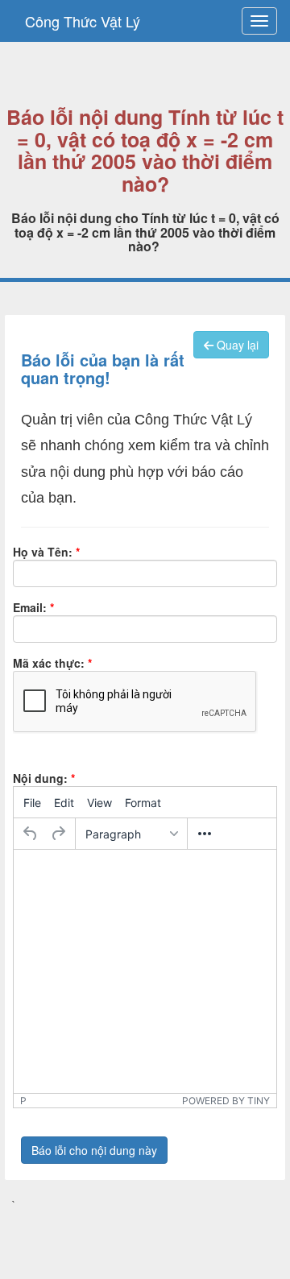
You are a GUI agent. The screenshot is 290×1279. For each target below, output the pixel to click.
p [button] (23, 1101)
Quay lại (236, 345)
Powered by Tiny (226, 1101)
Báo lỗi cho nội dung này (94, 1150)
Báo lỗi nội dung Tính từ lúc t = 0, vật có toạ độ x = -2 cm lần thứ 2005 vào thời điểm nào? (145, 150)
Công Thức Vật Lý (82, 20)
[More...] (204, 833)
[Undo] (30, 833)
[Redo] (58, 833)
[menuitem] (32, 802)
